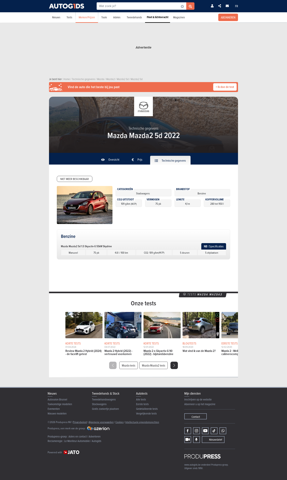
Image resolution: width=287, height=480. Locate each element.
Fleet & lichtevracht (157, 17)
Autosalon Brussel (57, 399)
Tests (69, 17)
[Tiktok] (214, 430)
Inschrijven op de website (198, 399)
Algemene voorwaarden (101, 422)
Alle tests (141, 399)
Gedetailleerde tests (147, 409)
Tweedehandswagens (104, 399)
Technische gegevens (173, 160)
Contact (196, 417)
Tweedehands (134, 17)
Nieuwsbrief (215, 439)
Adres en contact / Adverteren (85, 436)
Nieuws (56, 17)
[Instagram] (196, 430)
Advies (116, 17)
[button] (174, 365)
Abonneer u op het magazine (199, 404)
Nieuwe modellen (57, 413)
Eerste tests (142, 404)
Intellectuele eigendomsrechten (142, 422)
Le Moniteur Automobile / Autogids (82, 441)
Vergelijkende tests (146, 413)
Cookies (119, 422)
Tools (104, 17)
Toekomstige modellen (60, 404)
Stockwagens (99, 404)
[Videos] (187, 439)
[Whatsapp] (222, 430)
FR (236, 6)
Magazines (179, 17)
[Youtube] (205, 430)
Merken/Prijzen (87, 17)
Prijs (139, 159)
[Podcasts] (196, 439)
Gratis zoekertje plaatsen (105, 409)
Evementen (54, 409)
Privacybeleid (80, 422)
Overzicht (113, 159)
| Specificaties (214, 246)
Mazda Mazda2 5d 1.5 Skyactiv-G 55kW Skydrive (86, 246)
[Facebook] (187, 430)
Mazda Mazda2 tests (153, 365)
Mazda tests (128, 365)
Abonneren (228, 17)
